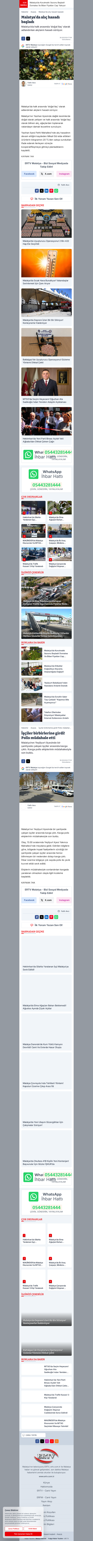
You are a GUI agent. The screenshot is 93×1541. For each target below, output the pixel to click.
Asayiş (33, 12)
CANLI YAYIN (31, 1435)
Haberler (24, 12)
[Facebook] (37, 1441)
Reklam (46, 1505)
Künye (46, 1482)
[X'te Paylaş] (28, 38)
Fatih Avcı (32, 84)
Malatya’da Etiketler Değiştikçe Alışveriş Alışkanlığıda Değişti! (61, 4)
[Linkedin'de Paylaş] (46, 191)
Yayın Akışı (46, 1501)
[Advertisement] (46, 96)
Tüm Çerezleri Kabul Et (23, 1534)
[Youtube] (52, 1441)
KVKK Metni (33, 1529)
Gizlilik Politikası (47, 1516)
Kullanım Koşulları (46, 1512)
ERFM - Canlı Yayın (46, 1497)
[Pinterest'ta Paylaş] (51, 191)
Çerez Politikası (46, 1520)
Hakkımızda (46, 1486)
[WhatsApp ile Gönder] (56, 191)
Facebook (29, 174)
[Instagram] (47, 1441)
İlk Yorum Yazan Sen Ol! (49, 198)
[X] (42, 1441)
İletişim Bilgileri (46, 1524)
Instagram (64, 174)
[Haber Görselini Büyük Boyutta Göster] (46, 64)
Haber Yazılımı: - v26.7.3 (47, 1538)
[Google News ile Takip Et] (67, 84)
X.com (48, 174)
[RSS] (57, 1441)
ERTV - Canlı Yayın (46, 1490)
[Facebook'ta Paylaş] (23, 38)
